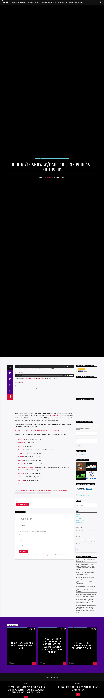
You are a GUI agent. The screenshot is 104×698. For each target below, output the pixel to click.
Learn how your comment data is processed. (53, 586)
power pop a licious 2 (43, 524)
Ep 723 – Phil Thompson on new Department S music (85, 604)
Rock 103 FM (21, 474)
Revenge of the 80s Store (49, 3)
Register (78, 545)
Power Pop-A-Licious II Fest (58, 446)
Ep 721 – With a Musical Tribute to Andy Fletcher (86, 613)
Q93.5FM (20, 470)
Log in (77, 547)
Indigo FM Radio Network (25, 498)
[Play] (17, 397)
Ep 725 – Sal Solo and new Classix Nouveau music (85, 591)
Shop (81, 3)
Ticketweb (60, 449)
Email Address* (79, 462)
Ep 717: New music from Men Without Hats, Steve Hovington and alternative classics (85, 632)
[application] (44, 397)
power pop (19, 524)
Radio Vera (21, 515)
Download (35, 400)
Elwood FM (21, 504)
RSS (22, 404)
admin (49, 192)
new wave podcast (52, 521)
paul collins (63, 521)
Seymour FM (21, 495)
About (38, 3)
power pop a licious (30, 524)
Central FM (21, 481)
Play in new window (25, 400)
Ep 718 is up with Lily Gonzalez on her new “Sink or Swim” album (86, 626)
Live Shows (57, 174)
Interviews (23, 660)
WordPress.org (79, 553)
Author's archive (22, 536)
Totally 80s (21, 484)
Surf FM (20, 488)
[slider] (71, 397)
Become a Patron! (80, 485)
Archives (31, 3)
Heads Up (50, 174)
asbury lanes (41, 521)
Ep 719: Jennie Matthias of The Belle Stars (85, 621)
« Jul (77, 580)
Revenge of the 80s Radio (19, 3)
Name (77, 469)
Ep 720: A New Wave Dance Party (85, 618)
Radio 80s (21, 491)
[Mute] (67, 397)
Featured (43, 174)
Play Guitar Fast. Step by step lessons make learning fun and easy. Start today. (37, 461)
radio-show (64, 174)
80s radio (32, 521)
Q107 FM (20, 477)
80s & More (21, 511)
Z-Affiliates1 (73, 3)
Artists (38, 174)
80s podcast (24, 521)
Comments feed (80, 551)
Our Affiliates (63, 3)
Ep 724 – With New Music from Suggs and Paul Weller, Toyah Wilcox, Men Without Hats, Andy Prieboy (85, 598)
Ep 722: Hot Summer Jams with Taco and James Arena (85, 609)
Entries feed (79, 549)
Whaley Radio (22, 508)
